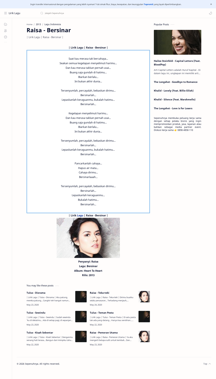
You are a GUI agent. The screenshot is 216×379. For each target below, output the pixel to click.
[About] (5, 31)
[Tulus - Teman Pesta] (144, 316)
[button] (210, 13)
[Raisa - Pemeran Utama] (144, 336)
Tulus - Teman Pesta (102, 312)
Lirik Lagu (14, 13)
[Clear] (90, 13)
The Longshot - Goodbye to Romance (175, 81)
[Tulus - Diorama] (81, 296)
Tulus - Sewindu (36, 312)
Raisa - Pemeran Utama (104, 332)
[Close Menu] (211, 4)
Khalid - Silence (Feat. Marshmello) (174, 99)
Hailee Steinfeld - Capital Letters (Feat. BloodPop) (177, 62)
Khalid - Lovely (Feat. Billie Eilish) (174, 90)
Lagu (80, 215)
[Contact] (5, 37)
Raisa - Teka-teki (99, 292)
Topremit (148, 4)
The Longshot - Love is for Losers (173, 108)
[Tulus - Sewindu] (81, 316)
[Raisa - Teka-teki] (144, 296)
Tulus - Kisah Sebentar (40, 332)
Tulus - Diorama (36, 292)
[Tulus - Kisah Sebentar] (81, 336)
